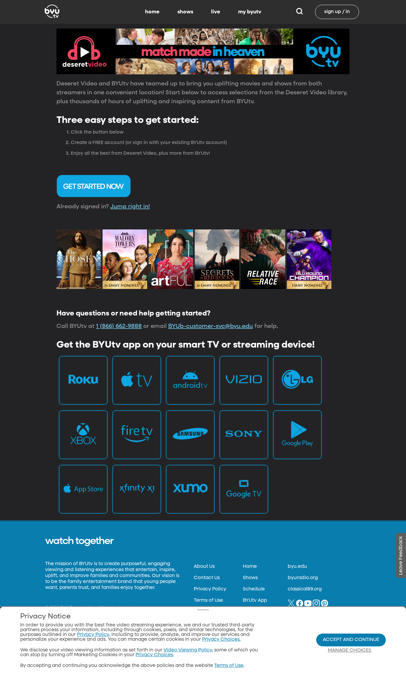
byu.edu (297, 566)
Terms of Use (208, 600)
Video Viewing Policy (187, 650)
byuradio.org (303, 578)
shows (185, 12)
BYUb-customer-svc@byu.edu (210, 326)
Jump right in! (130, 207)
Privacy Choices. (221, 639)
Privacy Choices (154, 655)
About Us (204, 566)
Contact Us (207, 578)
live (215, 12)
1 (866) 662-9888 (119, 326)
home (152, 12)
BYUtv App (255, 600)
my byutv (249, 12)
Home (250, 566)
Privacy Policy (210, 589)
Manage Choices (349, 650)
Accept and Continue (351, 639)
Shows (250, 578)
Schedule (254, 589)
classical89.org (305, 589)
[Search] (299, 12)
